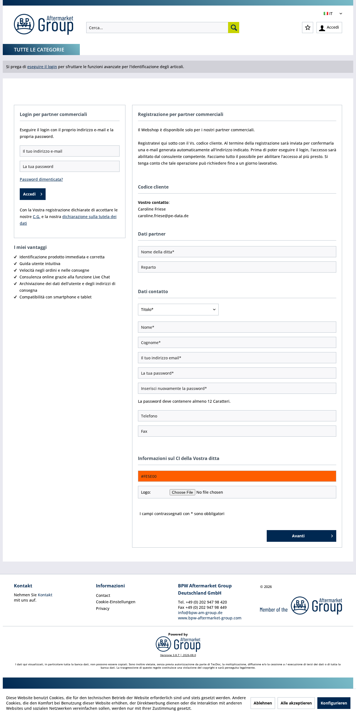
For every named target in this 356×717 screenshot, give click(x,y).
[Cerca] (233, 27)
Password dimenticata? (41, 179)
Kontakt (45, 594)
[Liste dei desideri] (307, 27)
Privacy (102, 608)
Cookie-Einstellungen (115, 601)
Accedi (29, 194)
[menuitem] (162, 27)
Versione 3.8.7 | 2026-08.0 (178, 655)
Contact (103, 595)
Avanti (298, 535)
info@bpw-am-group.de (200, 612)
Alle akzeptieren (296, 703)
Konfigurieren (334, 703)
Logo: (146, 492)
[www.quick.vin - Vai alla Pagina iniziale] (43, 25)
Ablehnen (263, 703)
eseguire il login (42, 66)
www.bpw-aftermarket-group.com (209, 617)
